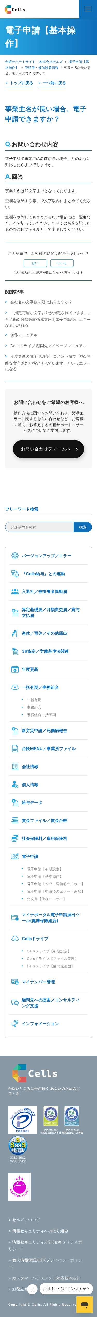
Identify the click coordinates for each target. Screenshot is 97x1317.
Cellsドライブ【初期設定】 (49, 951)
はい (35, 263)
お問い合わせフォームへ (46, 448)
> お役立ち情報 (22, 1289)
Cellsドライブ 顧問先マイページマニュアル (48, 345)
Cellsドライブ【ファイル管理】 (52, 958)
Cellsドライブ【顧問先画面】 (51, 966)
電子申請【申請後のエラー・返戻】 (56, 891)
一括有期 (34, 700)
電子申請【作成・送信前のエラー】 (56, 884)
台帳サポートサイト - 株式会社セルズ (34, 61)
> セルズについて (24, 1219)
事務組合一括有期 (41, 714)
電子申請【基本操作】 (45, 876)
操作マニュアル (24, 334)
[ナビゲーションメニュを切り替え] (88, 9)
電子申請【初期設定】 (45, 869)
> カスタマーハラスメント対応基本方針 (44, 1278)
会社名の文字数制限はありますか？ (41, 301)
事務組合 (34, 707)
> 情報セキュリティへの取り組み (38, 1230)
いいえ (62, 263)
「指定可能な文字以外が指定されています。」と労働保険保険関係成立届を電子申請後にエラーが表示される (48, 319)
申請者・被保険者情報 (41, 67)
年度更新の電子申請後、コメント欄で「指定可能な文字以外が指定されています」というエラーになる (48, 362)
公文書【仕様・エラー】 (47, 899)
